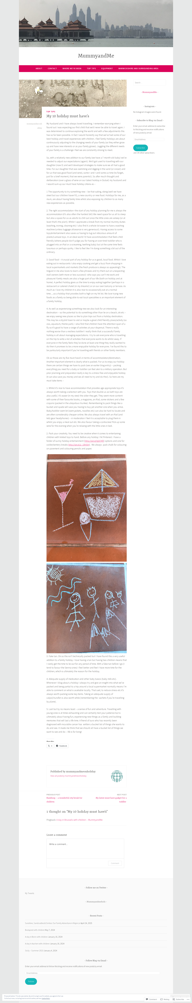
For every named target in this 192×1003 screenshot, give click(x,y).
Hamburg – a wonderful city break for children (64, 798)
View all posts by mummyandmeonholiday (68, 775)
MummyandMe (96, 56)
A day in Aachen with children (37, 943)
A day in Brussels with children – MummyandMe (79, 819)
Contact (52, 68)
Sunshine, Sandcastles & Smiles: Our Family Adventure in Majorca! (52, 923)
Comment (115, 863)
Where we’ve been (72, 68)
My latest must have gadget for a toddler (111, 798)
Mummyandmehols (96, 902)
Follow (31, 981)
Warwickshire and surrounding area (138, 68)
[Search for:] (149, 82)
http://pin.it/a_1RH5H (78, 444)
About (39, 68)
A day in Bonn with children (36, 936)
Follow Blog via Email (96, 961)
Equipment (107, 68)
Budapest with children (35, 930)
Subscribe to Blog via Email (149, 120)
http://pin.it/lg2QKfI (94, 440)
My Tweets (29, 893)
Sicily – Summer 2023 (34, 950)
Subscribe (140, 147)
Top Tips (91, 68)
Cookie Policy (46, 998)
